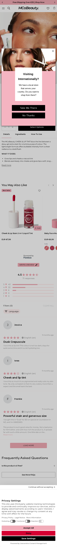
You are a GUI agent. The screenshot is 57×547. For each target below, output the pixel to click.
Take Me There (28, 107)
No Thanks (28, 115)
